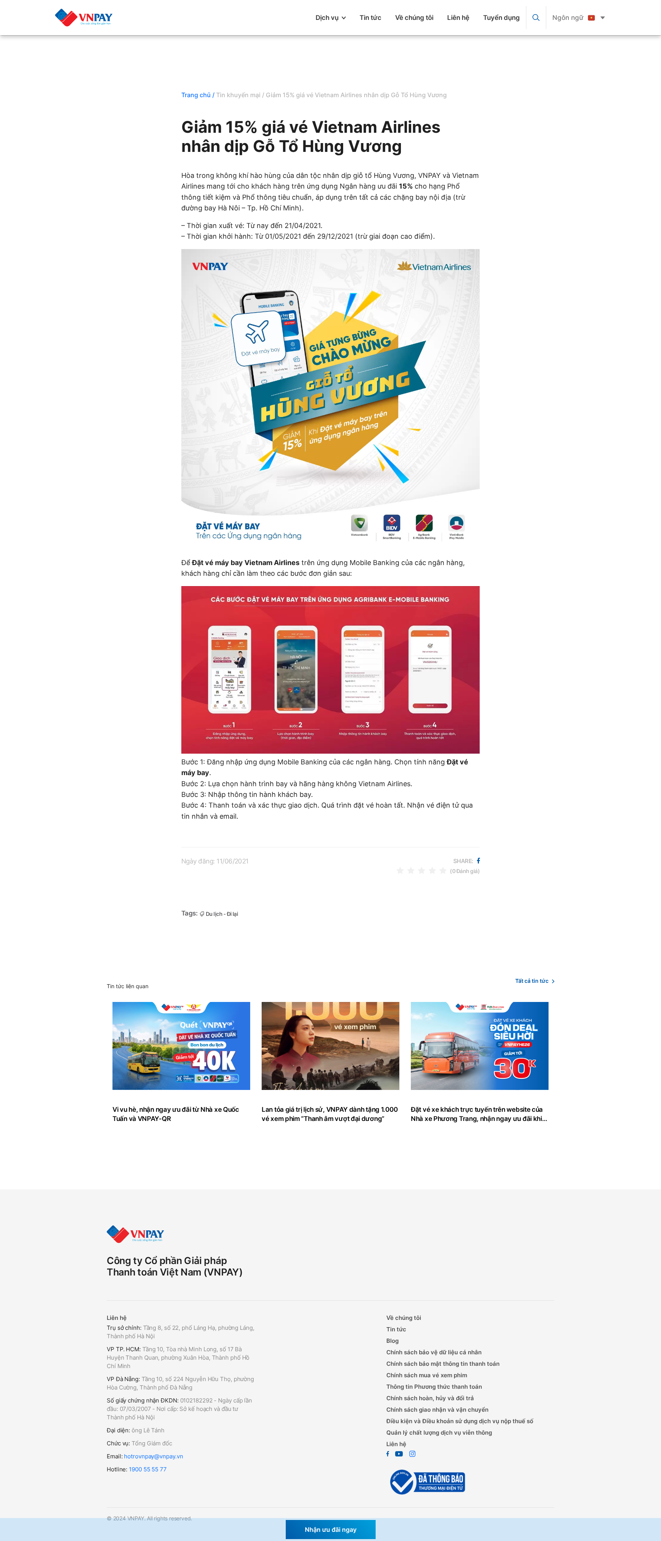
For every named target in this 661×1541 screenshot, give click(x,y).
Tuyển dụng (501, 17)
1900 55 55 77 (148, 1469)
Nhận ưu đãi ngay (331, 1529)
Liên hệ (458, 17)
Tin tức (370, 17)
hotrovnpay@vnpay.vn (153, 1456)
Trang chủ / (198, 95)
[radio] (400, 870)
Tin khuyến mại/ (240, 95)
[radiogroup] (421, 870)
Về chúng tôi (414, 17)
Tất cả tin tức (532, 980)
